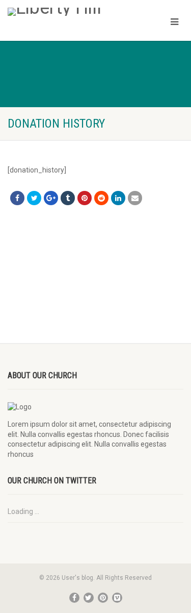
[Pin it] (84, 198)
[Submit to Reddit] (101, 198)
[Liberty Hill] (64, 12)
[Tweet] (34, 198)
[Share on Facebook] (17, 198)
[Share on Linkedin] (118, 198)
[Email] (135, 198)
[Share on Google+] (51, 198)
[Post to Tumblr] (68, 198)
